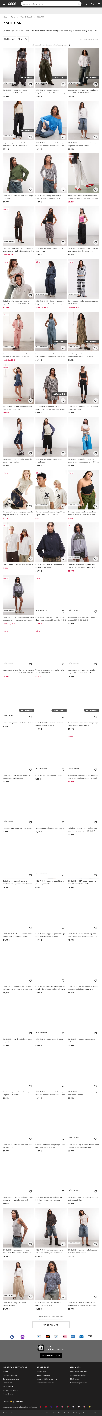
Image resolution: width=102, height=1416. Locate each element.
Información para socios (78, 1383)
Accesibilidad (95, 1413)
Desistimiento (8, 1383)
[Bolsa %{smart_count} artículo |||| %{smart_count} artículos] (99, 3)
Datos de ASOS (50, 1413)
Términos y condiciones (80, 1413)
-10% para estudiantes (11, 1390)
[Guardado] (93, 3)
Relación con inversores (45, 1383)
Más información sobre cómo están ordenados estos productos (50, 45)
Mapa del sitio (8, 1394)
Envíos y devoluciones (11, 1379)
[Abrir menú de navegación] (4, 3)
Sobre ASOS (41, 1371)
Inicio (5, 17)
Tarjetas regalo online (78, 1375)
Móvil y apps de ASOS (78, 1371)
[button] (40, 1407)
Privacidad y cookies (64, 1413)
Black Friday (74, 1379)
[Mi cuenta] (86, 3)
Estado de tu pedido (10, 1375)
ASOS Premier (8, 1386)
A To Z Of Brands (26, 17)
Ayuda (5, 1371)
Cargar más (51, 1325)
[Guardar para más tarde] (30, 84)
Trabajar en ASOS (43, 1375)
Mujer (13, 17)
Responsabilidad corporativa (47, 1379)
